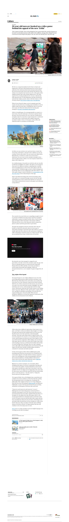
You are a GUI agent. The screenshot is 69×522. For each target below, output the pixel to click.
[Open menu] (8, 16)
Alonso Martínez (21, 429)
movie (32, 383)
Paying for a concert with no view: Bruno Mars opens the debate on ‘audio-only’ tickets (55, 149)
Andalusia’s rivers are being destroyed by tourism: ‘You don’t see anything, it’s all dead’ (55, 145)
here (29, 439)
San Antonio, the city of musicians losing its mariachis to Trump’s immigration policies (54, 125)
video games (14, 24)
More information (14, 439)
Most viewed (51, 138)
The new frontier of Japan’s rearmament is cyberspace (54, 132)
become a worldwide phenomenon (26, 109)
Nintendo (20, 434)
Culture (10, 21)
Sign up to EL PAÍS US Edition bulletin (18, 415)
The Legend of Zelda (15, 434)
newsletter (10, 492)
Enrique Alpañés (15, 79)
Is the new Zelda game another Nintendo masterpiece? (28, 427)
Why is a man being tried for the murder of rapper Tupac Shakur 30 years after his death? (55, 122)
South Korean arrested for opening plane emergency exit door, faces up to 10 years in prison (55, 152)
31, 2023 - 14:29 (15, 80)
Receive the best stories (12, 494)
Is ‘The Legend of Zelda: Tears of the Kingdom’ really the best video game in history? (31, 421)
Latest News (59, 21)
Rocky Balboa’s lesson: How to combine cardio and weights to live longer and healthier (55, 155)
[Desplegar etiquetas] (42, 434)
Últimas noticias (52, 119)
